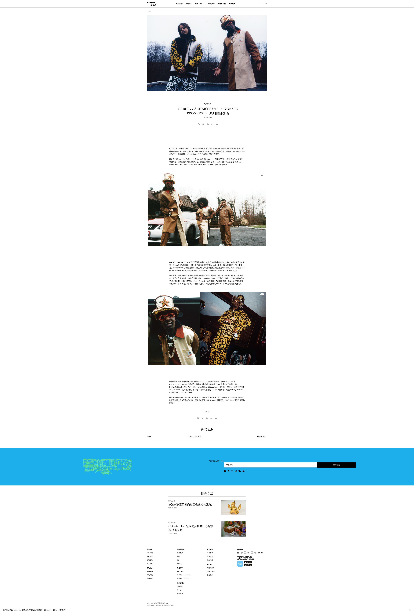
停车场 (179, 590)
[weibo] (236, 471)
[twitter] (229, 471)
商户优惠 (150, 578)
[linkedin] (259, 552)
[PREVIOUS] (152, 209)
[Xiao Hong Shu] (262, 552)
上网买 (179, 564)
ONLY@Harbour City (184, 575)
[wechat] (239, 471)
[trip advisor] (243, 471)
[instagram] (232, 471)
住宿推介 (210, 560)
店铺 (178, 556)
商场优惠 (150, 575)
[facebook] (225, 471)
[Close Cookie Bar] (410, 610)
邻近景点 (210, 556)
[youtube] (245, 552)
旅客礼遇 (210, 553)
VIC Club (180, 571)
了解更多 (61, 610)
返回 (149, 11)
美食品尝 (189, 3)
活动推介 (211, 3)
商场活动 (150, 571)
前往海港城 (211, 571)
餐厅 (178, 560)
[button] (259, 3)
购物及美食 (222, 3)
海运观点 (180, 593)
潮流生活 (198, 3)
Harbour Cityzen (182, 578)
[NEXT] (261, 209)
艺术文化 (150, 564)
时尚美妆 (179, 3)
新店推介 (180, 553)
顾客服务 (180, 586)
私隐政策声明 (150, 605)
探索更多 (232, 3)
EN (266, 3)
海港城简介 (211, 568)
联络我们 (210, 575)
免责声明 (158, 605)
